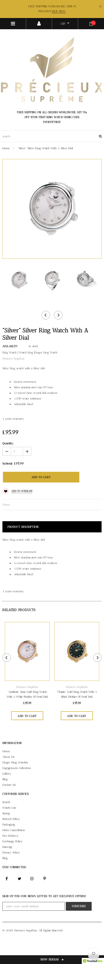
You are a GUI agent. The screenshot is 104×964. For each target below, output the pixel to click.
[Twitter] (19, 878)
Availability (10, 346)
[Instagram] (32, 878)
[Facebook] (6, 878)
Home (6, 148)
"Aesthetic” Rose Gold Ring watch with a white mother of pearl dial (27, 694)
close (100, 6)
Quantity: (8, 443)
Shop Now (59, 11)
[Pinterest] (44, 878)
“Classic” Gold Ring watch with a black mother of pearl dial (77, 694)
